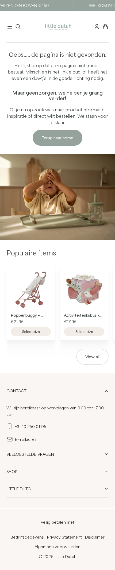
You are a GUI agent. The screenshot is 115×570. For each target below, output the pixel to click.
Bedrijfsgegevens (27, 537)
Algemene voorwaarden (57, 546)
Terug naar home (57, 137)
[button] (9, 26)
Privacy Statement (64, 537)
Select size (31, 331)
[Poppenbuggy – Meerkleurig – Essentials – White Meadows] (31, 290)
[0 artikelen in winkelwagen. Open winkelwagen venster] (105, 26)
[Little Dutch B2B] (57, 26)
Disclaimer (95, 537)
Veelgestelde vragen (30, 454)
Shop (11, 471)
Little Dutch (19, 488)
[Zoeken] (18, 26)
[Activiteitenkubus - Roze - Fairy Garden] (84, 290)
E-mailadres (26, 439)
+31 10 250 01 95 (30, 426)
